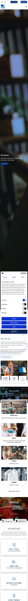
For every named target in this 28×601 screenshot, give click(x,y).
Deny (14, 326)
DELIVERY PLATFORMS (14, 583)
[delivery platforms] (14, 579)
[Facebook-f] (2, 2)
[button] (26, 7)
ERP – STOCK (14, 549)
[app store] (21, 521)
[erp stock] (14, 545)
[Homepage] (4, 7)
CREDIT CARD (14, 566)
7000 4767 (14, 332)
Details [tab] (14, 277)
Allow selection (14, 322)
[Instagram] (5, 2)
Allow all (14, 318)
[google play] (7, 521)
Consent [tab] (5, 277)
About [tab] (22, 277)
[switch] (24, 304)
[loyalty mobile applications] (14, 596)
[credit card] (14, 562)
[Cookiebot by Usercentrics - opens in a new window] (20, 273)
